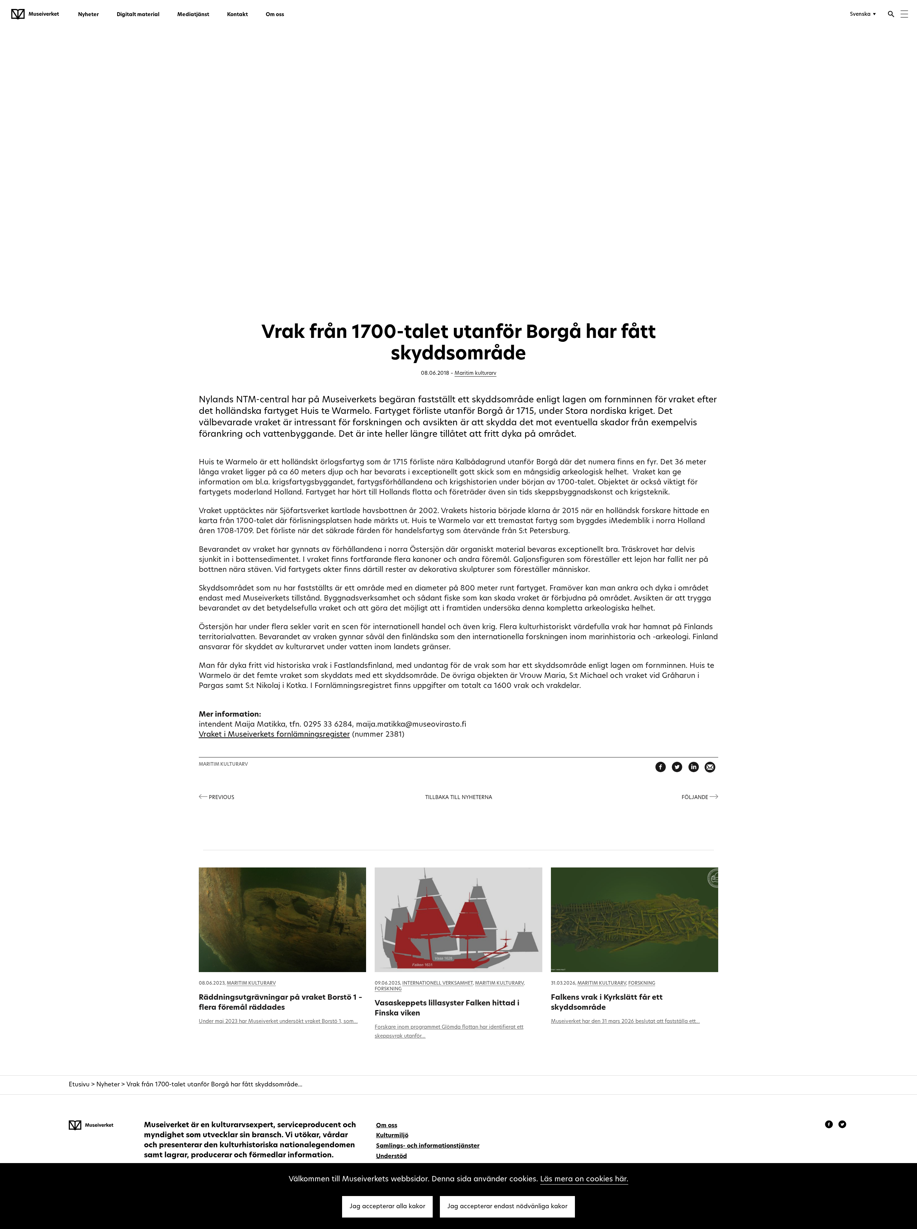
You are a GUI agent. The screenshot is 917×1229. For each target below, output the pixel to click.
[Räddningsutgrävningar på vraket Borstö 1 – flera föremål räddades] (282, 919)
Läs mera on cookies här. (584, 1179)
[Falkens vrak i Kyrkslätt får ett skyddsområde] (635, 919)
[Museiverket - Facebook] (830, 1125)
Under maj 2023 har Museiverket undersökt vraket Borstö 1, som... (278, 1021)
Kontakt (237, 15)
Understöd (391, 1156)
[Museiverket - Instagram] (842, 1125)
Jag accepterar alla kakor (387, 1207)
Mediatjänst (193, 15)
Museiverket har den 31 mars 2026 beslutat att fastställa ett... (625, 1021)
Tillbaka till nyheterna (458, 797)
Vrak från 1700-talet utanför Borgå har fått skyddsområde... (214, 1085)
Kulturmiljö (392, 1136)
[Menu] (904, 14)
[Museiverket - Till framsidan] (35, 14)
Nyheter (88, 15)
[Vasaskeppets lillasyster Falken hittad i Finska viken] (458, 919)
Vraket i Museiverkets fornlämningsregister (274, 734)
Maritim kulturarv (475, 373)
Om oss (275, 15)
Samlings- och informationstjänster (428, 1146)
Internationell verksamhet (437, 983)
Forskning (388, 989)
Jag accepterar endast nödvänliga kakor (507, 1207)
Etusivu (79, 1085)
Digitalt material (138, 15)
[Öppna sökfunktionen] (891, 15)
